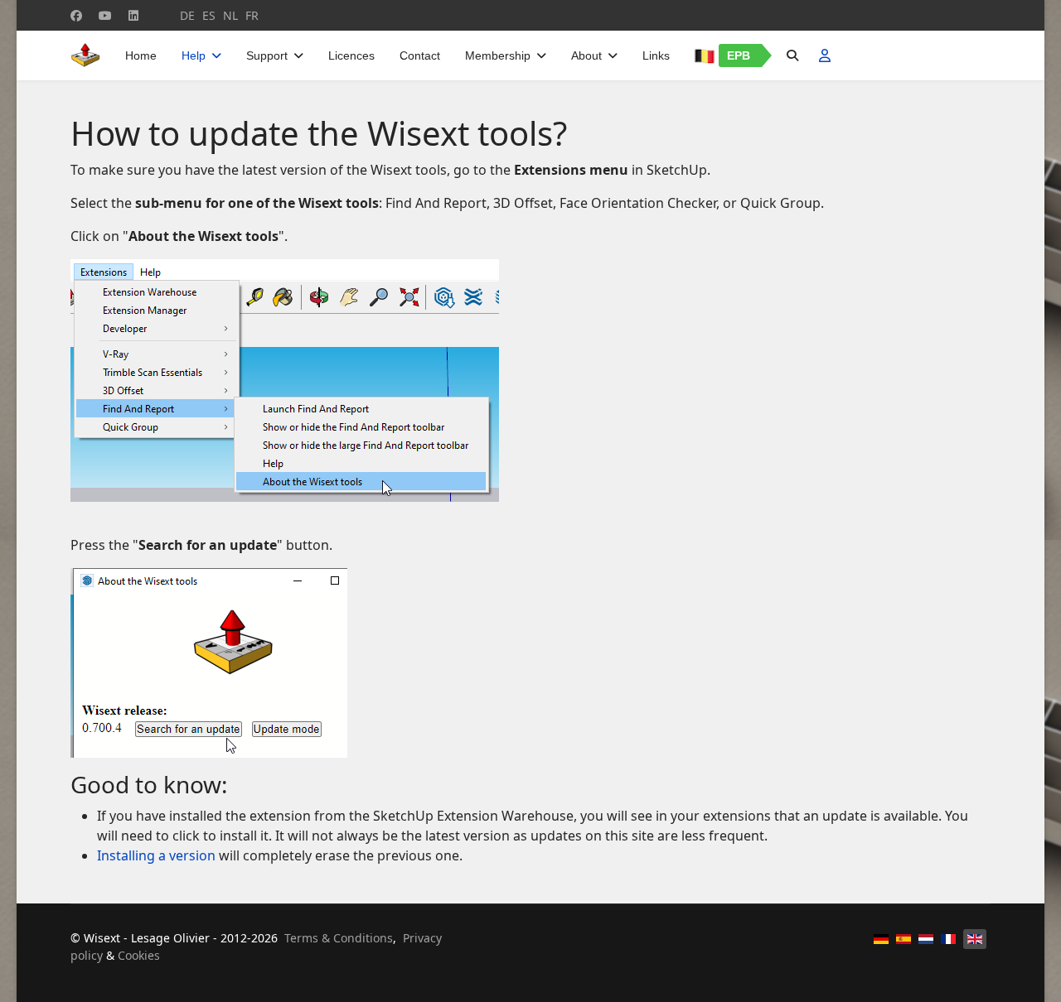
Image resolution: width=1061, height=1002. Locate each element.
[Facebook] (76, 15)
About (586, 55)
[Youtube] (105, 15)
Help (194, 55)
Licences (351, 55)
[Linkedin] (133, 15)
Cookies (139, 955)
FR (252, 15)
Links (656, 55)
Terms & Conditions (338, 938)
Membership (497, 55)
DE (187, 15)
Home (141, 55)
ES (209, 15)
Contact (420, 55)
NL (230, 15)
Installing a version (156, 855)
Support (267, 55)
